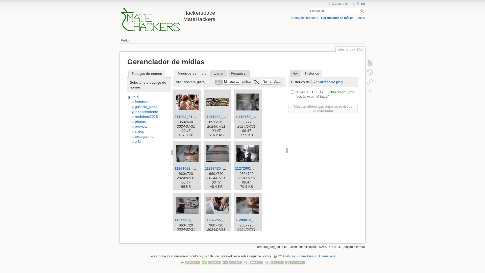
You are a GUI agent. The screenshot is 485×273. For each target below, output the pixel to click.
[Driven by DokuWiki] (295, 262)
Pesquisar (362, 11)
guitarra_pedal (146, 107)
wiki (138, 141)
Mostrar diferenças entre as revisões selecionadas (323, 108)
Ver (295, 73)
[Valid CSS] (274, 262)
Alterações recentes (304, 18)
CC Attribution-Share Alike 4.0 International (307, 256)
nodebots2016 (146, 117)
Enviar (218, 73)
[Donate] (211, 262)
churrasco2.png (329, 82)
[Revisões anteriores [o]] (370, 72)
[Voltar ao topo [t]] (370, 91)
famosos (142, 102)
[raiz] (135, 97)
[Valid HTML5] (253, 262)
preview (141, 126)
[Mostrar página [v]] (370, 62)
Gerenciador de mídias (337, 18)
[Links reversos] (370, 82)
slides (139, 131)
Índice (361, 18)
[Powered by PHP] (232, 262)
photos (140, 122)
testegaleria (144, 136)
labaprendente (146, 112)
